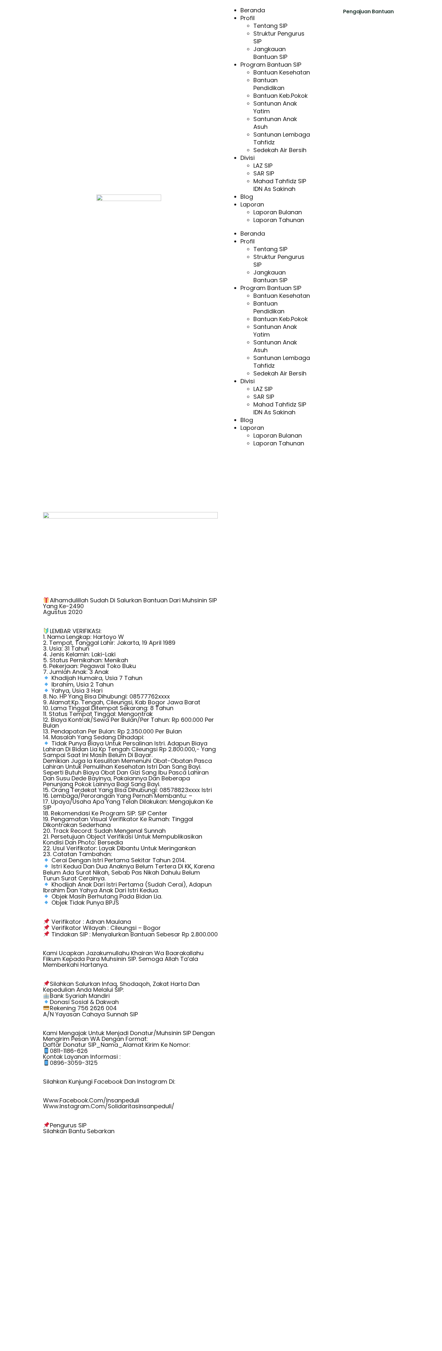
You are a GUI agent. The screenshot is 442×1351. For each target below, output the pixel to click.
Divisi (247, 158)
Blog (246, 197)
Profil (247, 18)
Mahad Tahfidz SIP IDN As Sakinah (279, 185)
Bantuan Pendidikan (268, 84)
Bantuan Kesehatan (281, 72)
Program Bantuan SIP (270, 65)
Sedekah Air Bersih (279, 150)
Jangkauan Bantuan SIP (270, 53)
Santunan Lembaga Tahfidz (281, 138)
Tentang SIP (270, 26)
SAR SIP (263, 173)
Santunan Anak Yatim (275, 107)
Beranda (252, 10)
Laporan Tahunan (278, 220)
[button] (268, 227)
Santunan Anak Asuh (275, 123)
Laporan (252, 204)
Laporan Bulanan (277, 212)
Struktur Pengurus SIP (278, 37)
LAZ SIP (262, 166)
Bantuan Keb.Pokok (280, 96)
